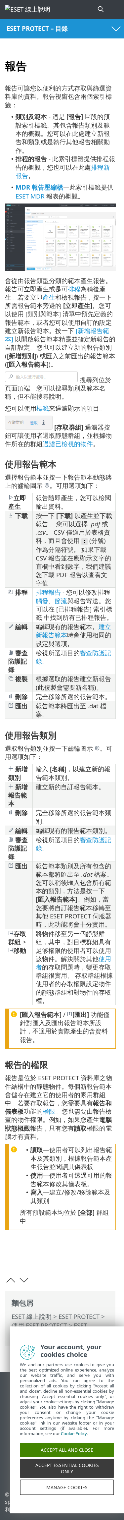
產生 (49, 297)
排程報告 (48, 592)
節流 (61, 601)
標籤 (42, 408)
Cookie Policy (74, 1442)
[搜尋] (101, 9)
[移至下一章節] (24, 1280)
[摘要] (107, 1255)
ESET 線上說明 (32, 1316)
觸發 (42, 601)
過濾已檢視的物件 (68, 443)
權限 (49, 1111)
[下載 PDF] (90, 1255)
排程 (74, 289)
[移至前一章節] (11, 1280)
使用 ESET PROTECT (39, 1325)
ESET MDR (30, 196)
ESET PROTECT (79, 1316)
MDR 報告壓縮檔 (39, 187)
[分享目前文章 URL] (73, 1255)
